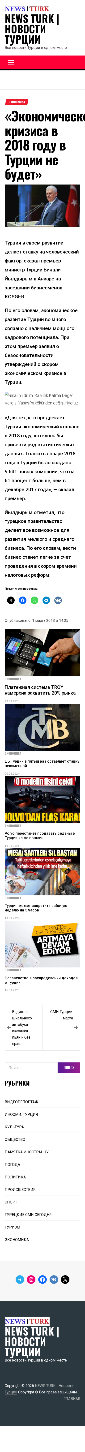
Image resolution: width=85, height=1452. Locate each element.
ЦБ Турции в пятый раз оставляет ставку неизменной (42, 763)
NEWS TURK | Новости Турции (32, 28)
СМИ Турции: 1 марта (61, 1015)
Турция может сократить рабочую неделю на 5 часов (36, 907)
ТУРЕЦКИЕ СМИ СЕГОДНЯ (28, 1214)
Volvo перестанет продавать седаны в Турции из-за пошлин (40, 835)
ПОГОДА (12, 1164)
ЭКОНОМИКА (16, 101)
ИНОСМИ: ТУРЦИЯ (21, 1114)
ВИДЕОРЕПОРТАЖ (21, 1102)
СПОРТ (11, 1202)
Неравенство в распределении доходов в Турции (41, 980)
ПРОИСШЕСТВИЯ (20, 1189)
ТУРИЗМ (12, 1227)
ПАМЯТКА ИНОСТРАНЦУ (27, 1152)
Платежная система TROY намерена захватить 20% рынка (40, 690)
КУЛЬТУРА (14, 1127)
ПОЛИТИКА (15, 1177)
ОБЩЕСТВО (15, 1139)
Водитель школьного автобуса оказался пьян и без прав (22, 1028)
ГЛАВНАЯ (72, 1398)
